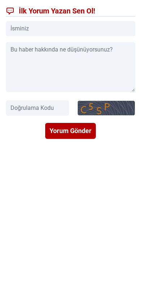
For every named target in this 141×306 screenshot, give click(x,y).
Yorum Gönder (70, 131)
